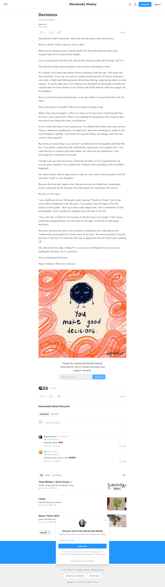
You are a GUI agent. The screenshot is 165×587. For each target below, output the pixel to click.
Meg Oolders (49, 436)
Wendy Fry (43, 24)
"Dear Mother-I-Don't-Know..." (55, 482)
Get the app (94, 576)
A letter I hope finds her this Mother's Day (56, 485)
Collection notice (97, 570)
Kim (45, 451)
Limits (42, 499)
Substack (70, 582)
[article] (82, 486)
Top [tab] (41, 475)
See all (43, 532)
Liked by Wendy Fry (53, 439)
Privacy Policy (101, 554)
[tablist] (49, 414)
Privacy (80, 570)
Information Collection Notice (81, 554)
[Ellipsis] (125, 436)
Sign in (157, 4)
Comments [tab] (44, 414)
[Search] (130, 4)
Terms (86, 570)
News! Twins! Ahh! (49, 515)
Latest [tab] (47, 475)
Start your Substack (76, 576)
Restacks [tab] (54, 414)
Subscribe (145, 4)
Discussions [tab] (57, 475)
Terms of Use (94, 552)
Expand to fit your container (50, 502)
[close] (106, 520)
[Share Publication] (135, 4)
